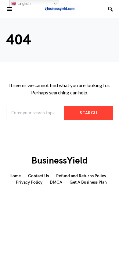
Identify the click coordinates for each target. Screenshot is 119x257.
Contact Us (38, 175)
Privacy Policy (29, 182)
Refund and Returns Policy (81, 175)
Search (88, 112)
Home (15, 175)
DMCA (56, 182)
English (23, 3)
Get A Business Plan (88, 182)
